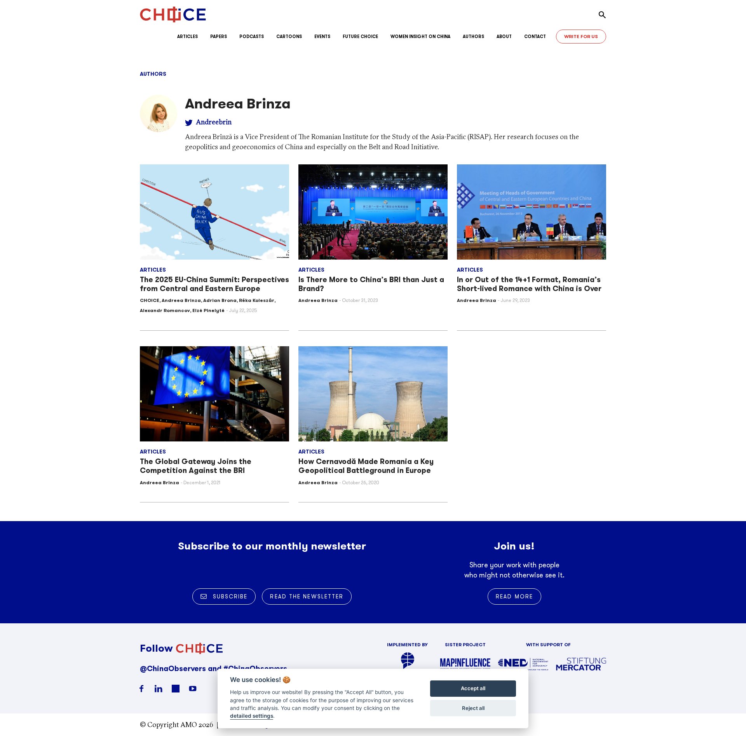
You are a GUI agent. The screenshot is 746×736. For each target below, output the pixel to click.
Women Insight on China (420, 36)
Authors (473, 36)
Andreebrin (214, 121)
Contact (535, 36)
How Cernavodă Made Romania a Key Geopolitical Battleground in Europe (366, 466)
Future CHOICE (360, 36)
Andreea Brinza (181, 300)
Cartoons (289, 36)
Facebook (141, 688)
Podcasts (251, 36)
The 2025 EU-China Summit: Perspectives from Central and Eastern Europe (214, 284)
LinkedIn (158, 688)
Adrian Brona (220, 300)
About (504, 36)
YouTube (192, 688)
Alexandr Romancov (165, 310)
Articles (187, 36)
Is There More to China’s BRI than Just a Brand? (371, 284)
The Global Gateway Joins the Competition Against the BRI (195, 466)
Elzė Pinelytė (208, 310)
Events (322, 36)
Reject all (473, 708)
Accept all (473, 688)
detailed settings (251, 716)
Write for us (581, 36)
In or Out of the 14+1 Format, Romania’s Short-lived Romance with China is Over (529, 284)
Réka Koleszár (256, 300)
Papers (218, 36)
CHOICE (149, 300)
